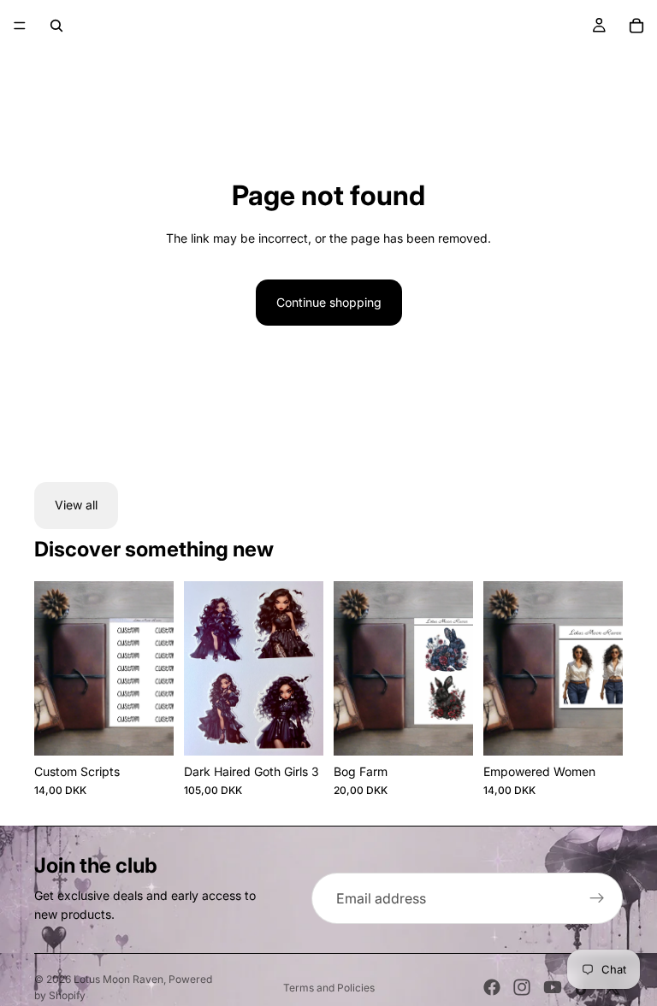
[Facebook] (492, 987)
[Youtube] (552, 987)
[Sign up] (597, 898)
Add (162, 728)
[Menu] (19, 25)
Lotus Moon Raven (118, 979)
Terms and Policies (329, 987)
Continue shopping (329, 302)
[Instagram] (522, 987)
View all (76, 504)
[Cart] (636, 25)
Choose (461, 728)
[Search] (56, 25)
